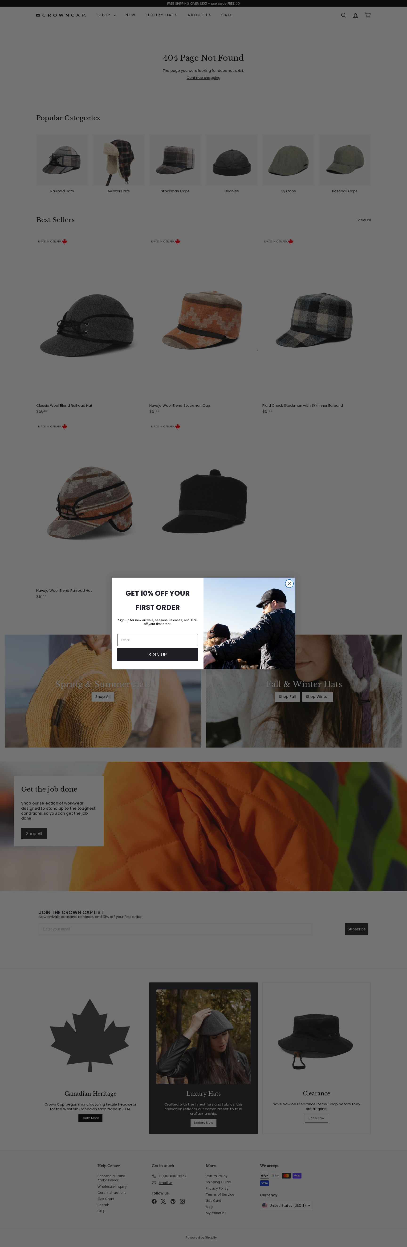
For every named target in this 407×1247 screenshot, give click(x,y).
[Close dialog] (289, 583)
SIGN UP (157, 654)
